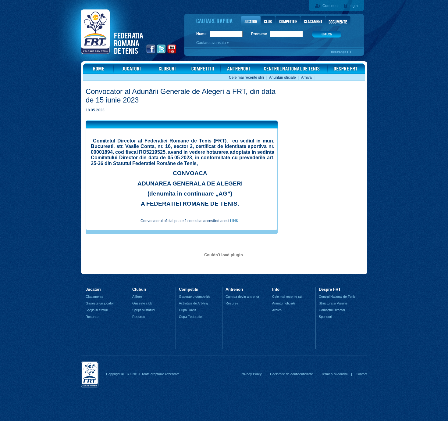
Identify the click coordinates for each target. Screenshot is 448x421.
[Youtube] (172, 53)
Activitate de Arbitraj (193, 303)
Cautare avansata (211, 43)
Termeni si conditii (334, 374)
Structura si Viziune (333, 303)
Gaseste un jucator (100, 303)
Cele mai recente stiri (246, 77)
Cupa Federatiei (190, 316)
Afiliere (137, 296)
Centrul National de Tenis (337, 296)
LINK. (234, 221)
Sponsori (325, 316)
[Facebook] (151, 53)
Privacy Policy (251, 374)
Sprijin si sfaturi (97, 310)
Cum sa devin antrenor (242, 296)
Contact (361, 374)
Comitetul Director (332, 310)
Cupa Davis (187, 310)
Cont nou (330, 6)
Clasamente (94, 296)
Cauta (327, 34)
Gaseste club (142, 303)
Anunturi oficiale (282, 77)
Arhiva (306, 77)
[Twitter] (161, 53)
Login (353, 6)
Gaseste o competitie (194, 296)
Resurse (92, 316)
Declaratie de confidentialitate (291, 374)
